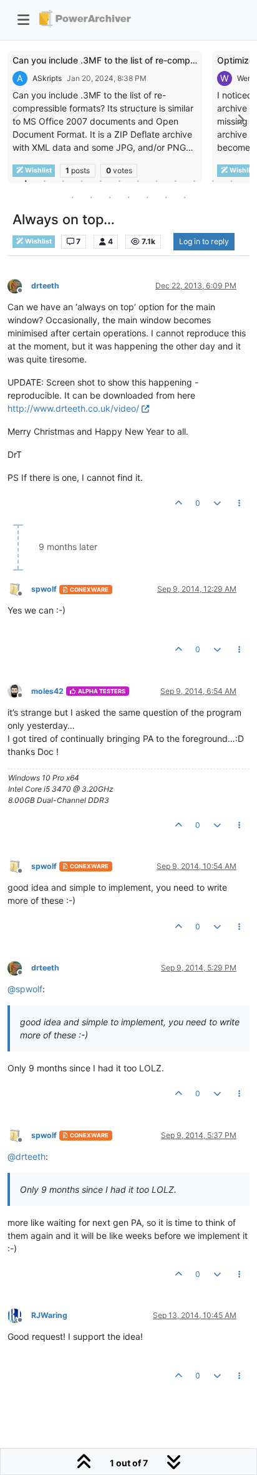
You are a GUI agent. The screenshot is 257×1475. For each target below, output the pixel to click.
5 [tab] (100, 180)
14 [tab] (91, 197)
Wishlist (38, 241)
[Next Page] (240, 119)
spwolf (44, 589)
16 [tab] (128, 197)
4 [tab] (81, 180)
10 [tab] (194, 180)
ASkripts (47, 78)
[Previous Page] (16, 119)
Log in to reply (204, 241)
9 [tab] (175, 180)
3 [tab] (63, 180)
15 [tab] (110, 197)
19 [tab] (184, 197)
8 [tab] (156, 180)
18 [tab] (166, 197)
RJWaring (49, 1315)
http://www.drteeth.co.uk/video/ (73, 408)
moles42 (47, 691)
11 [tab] (212, 180)
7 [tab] (138, 180)
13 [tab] (72, 197)
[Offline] (19, 285)
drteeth (45, 285)
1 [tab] (25, 180)
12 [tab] (231, 180)
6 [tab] (119, 180)
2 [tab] (44, 180)
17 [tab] (147, 197)
